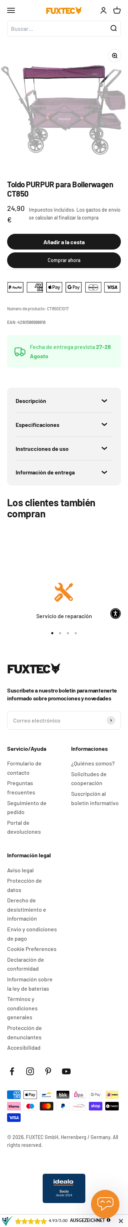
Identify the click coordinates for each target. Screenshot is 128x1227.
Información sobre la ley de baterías (30, 984)
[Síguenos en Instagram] (30, 1071)
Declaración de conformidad (25, 964)
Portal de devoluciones (24, 827)
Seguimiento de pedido (27, 807)
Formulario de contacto (24, 768)
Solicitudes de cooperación (89, 778)
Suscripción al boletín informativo (95, 798)
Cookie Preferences (32, 948)
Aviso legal (20, 870)
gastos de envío (103, 210)
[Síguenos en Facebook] (12, 1071)
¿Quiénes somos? (93, 763)
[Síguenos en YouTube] (66, 1071)
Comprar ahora (64, 260)
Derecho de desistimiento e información (26, 909)
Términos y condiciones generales (22, 1007)
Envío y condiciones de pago (32, 934)
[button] (115, 613)
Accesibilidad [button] (24, 1047)
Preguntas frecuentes (21, 787)
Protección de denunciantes (24, 1032)
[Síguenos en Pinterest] (48, 1071)
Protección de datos (24, 885)
